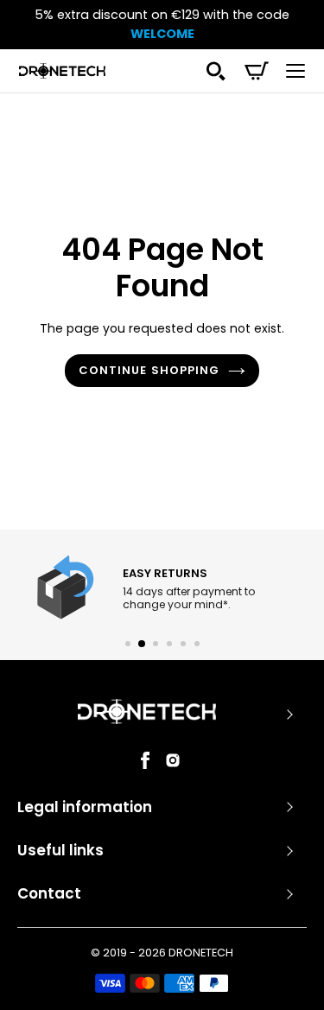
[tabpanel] (161, 589)
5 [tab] (183, 643)
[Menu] (295, 71)
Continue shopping (149, 370)
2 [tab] (141, 643)
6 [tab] (197, 643)
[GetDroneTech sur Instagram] (172, 764)
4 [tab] (169, 643)
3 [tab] (155, 643)
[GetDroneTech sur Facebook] (145, 764)
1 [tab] (127, 643)
